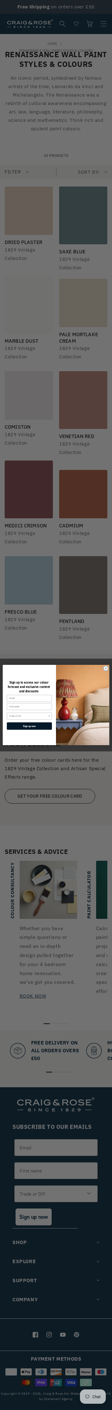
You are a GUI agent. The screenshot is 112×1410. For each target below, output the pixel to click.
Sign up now (29, 726)
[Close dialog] (105, 668)
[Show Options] (49, 716)
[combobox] (28, 716)
